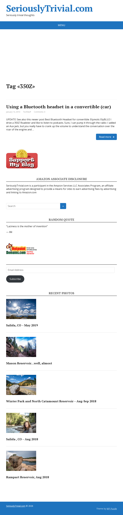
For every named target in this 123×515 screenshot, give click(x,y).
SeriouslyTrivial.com (49, 8)
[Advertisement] (61, 52)
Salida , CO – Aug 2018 (22, 439)
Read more (105, 137)
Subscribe (15, 279)
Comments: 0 (39, 112)
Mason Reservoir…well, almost (29, 363)
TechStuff (27, 112)
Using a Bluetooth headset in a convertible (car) (58, 107)
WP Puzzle (112, 508)
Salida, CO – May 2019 (22, 325)
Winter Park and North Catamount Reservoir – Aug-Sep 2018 (51, 401)
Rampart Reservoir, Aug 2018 (27, 477)
